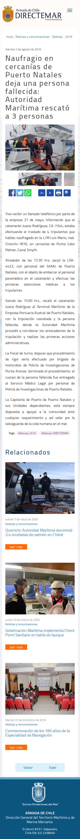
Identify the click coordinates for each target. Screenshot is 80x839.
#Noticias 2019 (27, 433)
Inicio (9, 36)
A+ (42, 193)
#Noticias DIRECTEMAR (55, 433)
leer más (16, 546)
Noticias (57, 36)
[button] (69, 147)
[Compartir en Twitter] (20, 192)
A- (50, 193)
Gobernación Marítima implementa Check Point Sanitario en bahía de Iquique (40, 632)
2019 (68, 36)
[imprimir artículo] (58, 192)
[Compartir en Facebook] (12, 192)
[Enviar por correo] (67, 193)
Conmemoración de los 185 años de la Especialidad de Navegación (37, 733)
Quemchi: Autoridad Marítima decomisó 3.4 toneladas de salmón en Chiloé (38, 532)
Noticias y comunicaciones (33, 36)
